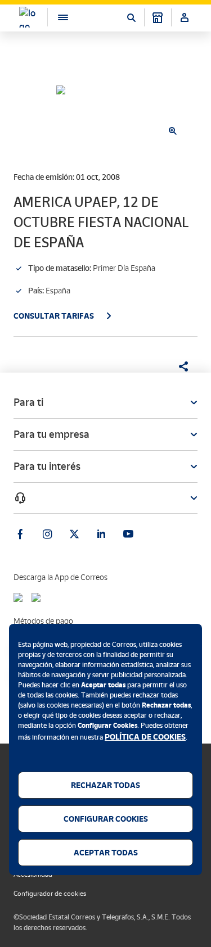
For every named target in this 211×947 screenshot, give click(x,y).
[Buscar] (131, 17)
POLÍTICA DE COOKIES (145, 737)
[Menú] (57, 17)
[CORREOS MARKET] (157, 17)
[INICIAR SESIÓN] (184, 17)
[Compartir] (179, 366)
